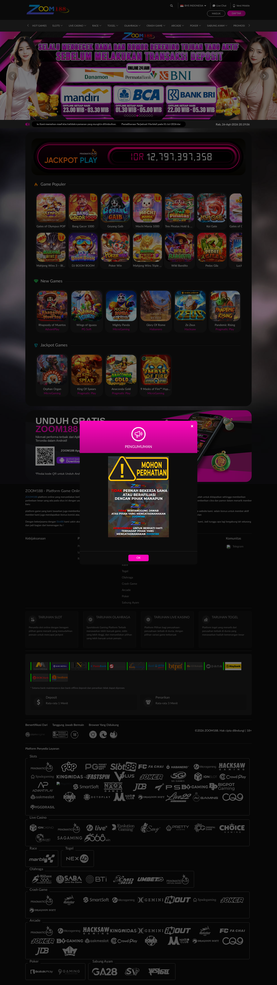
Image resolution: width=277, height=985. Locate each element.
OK (138, 558)
